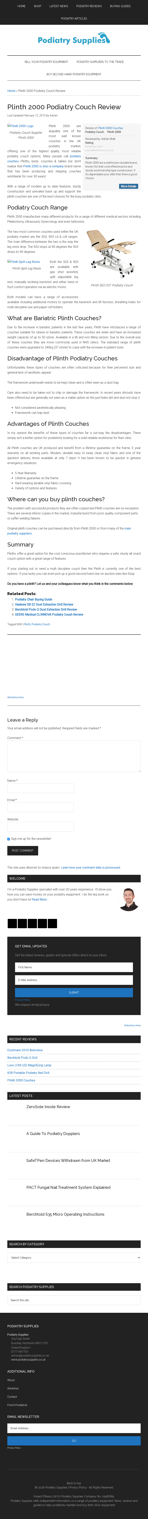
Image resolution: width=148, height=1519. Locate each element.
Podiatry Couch (41, 624)
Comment (15, 738)
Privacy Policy (22, 999)
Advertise (12, 1388)
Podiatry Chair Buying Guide (33, 599)
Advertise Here (15, 697)
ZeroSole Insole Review (48, 1106)
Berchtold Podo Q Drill (22, 1058)
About (11, 1380)
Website (12, 819)
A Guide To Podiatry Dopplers (53, 1133)
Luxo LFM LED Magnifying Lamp (29, 1065)
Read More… (40, 899)
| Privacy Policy (77, 1487)
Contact (12, 1396)
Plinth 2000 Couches (110, 128)
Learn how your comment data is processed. (91, 867)
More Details (128, 186)
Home (11, 91)
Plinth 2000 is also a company (43, 166)
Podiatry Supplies (56, 1487)
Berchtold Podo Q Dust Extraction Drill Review (46, 609)
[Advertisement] (73, 668)
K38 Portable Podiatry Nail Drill (28, 1073)
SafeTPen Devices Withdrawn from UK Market (68, 1160)
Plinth (27, 624)
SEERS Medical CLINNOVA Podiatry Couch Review (49, 614)
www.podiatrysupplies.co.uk (28, 1359)
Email (12, 800)
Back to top (74, 1483)
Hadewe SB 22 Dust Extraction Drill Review (44, 604)
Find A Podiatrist (17, 1405)
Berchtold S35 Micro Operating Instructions (65, 1214)
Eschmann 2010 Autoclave (25, 1050)
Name (12, 781)
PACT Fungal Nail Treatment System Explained (68, 1187)
